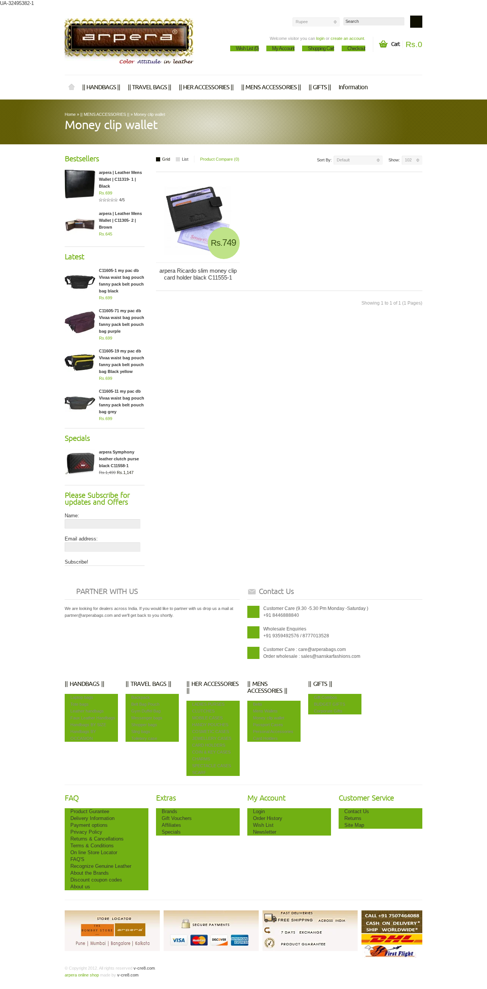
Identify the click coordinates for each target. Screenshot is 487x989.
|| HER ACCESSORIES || (206, 87)
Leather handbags (87, 711)
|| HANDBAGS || (101, 87)
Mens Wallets (265, 711)
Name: (72, 515)
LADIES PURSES (208, 704)
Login (259, 811)
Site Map (354, 825)
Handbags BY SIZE (88, 724)
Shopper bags (144, 724)
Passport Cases (268, 724)
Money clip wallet (149, 114)
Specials (171, 832)
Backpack (140, 697)
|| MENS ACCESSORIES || (271, 87)
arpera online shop (82, 975)
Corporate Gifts (328, 711)
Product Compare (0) (219, 159)
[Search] (416, 22)
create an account (347, 38)
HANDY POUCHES (210, 724)
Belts (257, 704)
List (185, 159)
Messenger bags (146, 718)
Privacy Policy (86, 832)
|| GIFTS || (320, 87)
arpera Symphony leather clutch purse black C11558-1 (119, 459)
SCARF (199, 772)
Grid (166, 159)
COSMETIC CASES (210, 731)
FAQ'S (77, 859)
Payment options (89, 825)
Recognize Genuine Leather (100, 866)
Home (71, 87)
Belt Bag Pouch (145, 704)
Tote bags (79, 704)
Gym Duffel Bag (146, 711)
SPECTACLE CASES (211, 765)
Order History (267, 818)
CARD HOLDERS (208, 745)
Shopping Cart (321, 48)
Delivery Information (92, 818)
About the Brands (89, 873)
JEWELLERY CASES (211, 738)
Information (353, 87)
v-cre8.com (143, 968)
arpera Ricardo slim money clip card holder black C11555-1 (198, 274)
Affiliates (171, 825)
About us (80, 886)
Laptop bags (81, 697)
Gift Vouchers (177, 818)
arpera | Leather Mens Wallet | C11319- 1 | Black (120, 179)
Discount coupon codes (96, 880)
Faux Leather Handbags (92, 718)
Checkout (356, 48)
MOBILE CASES (207, 718)
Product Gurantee (89, 811)
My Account (283, 48)
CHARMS (201, 759)
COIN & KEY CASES (211, 752)
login (320, 38)
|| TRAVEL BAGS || (149, 87)
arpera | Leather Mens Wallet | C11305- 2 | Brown (120, 220)
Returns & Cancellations (97, 839)
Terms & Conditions (92, 845)
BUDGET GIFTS (329, 704)
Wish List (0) (247, 48)
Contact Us (356, 811)
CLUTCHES (203, 711)
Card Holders (265, 738)
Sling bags (140, 731)
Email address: (81, 539)
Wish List (263, 825)
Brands (169, 811)
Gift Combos (325, 697)
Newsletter (264, 832)
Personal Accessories (273, 731)
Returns (352, 818)
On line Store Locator (93, 852)
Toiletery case (144, 738)
